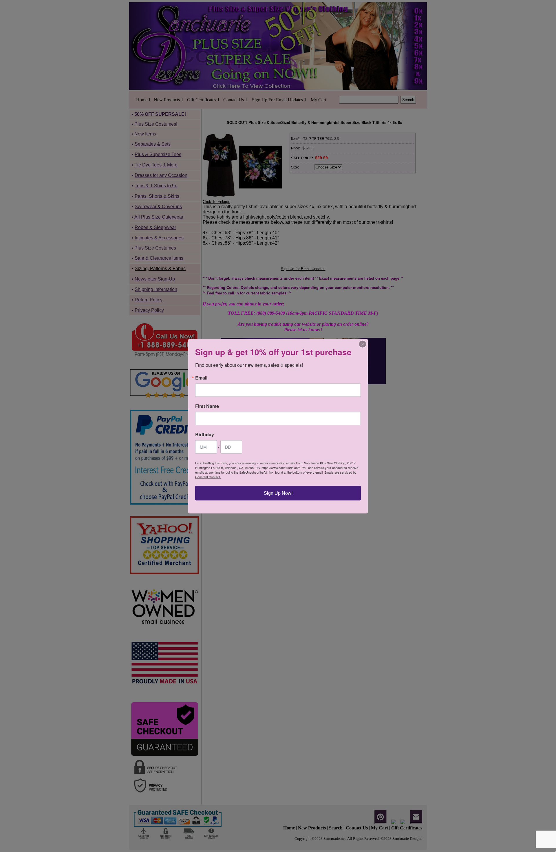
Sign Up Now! (278, 492)
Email (201, 377)
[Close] (362, 343)
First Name (207, 406)
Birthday (204, 434)
